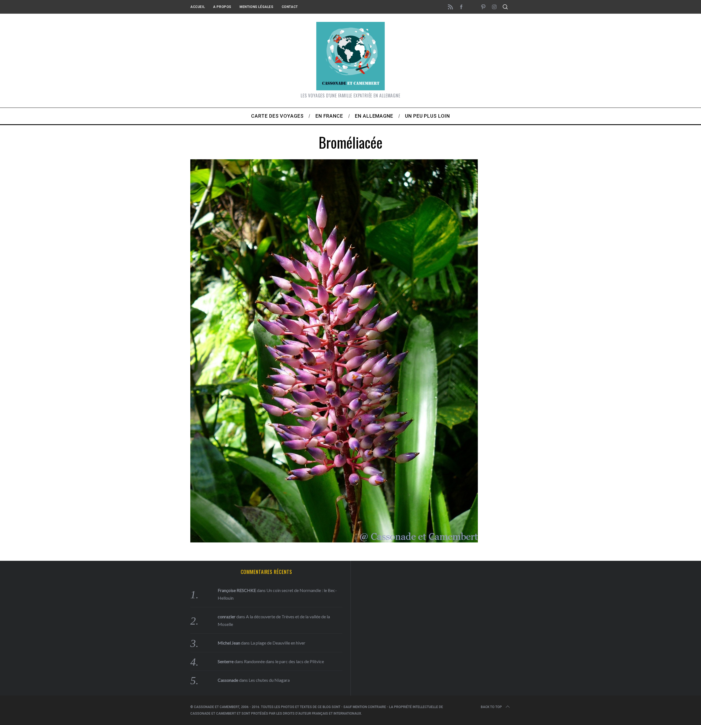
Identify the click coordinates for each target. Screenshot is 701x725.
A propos (222, 7)
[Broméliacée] (334, 541)
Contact (290, 7)
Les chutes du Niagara (269, 680)
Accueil (197, 7)
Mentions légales (257, 7)
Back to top (491, 707)
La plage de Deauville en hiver (278, 642)
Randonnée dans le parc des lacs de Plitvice (284, 661)
